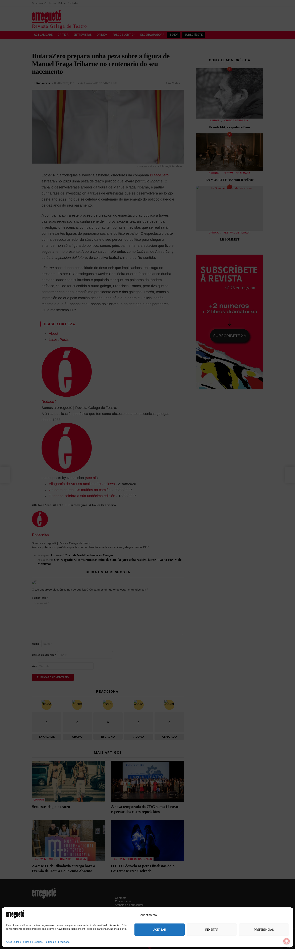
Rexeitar (211, 930)
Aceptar (159, 930)
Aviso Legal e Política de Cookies (24, 942)
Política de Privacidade (57, 942)
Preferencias (264, 930)
